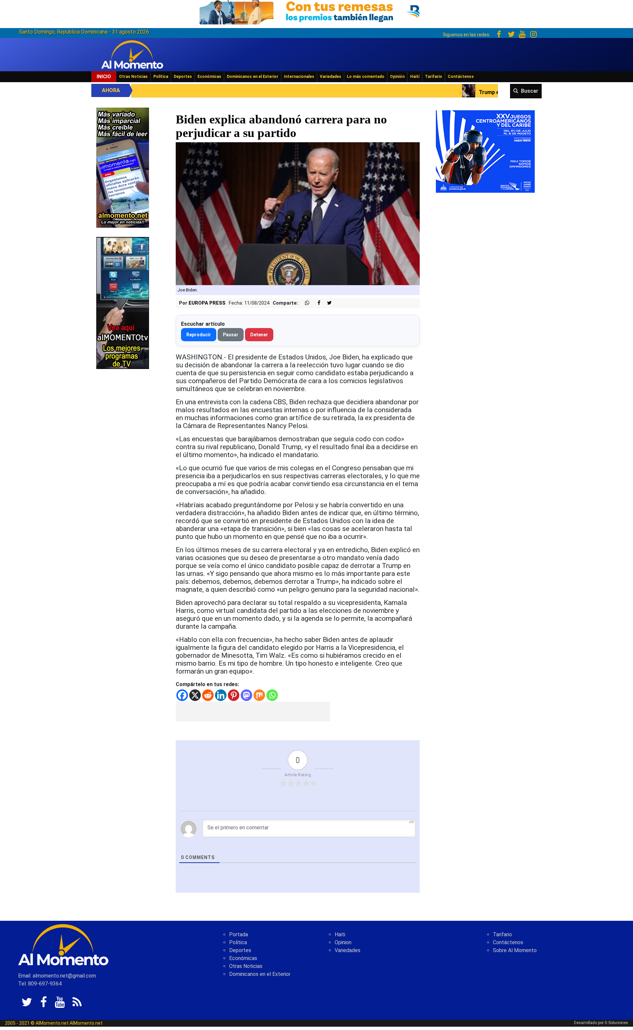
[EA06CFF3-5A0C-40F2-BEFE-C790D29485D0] (122, 302)
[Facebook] (182, 695)
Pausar (230, 334)
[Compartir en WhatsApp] (304, 303)
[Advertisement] (253, 711)
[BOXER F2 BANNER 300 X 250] (485, 151)
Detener (259, 334)
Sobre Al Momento (515, 950)
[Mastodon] (246, 695)
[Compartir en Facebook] (315, 303)
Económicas (209, 76)
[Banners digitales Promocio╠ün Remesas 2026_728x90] (316, 11)
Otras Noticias (133, 76)
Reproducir (198, 334)
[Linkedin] (220, 695)
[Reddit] (208, 695)
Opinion (343, 942)
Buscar (529, 91)
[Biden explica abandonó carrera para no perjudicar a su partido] (298, 213)
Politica (238, 942)
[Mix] (259, 695)
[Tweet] (327, 303)
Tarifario (433, 76)
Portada (238, 934)
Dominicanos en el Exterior (252, 76)
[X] (195, 695)
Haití (414, 76)
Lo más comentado (365, 76)
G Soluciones (616, 1022)
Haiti (340, 934)
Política (160, 76)
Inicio (104, 77)
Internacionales (299, 76)
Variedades (330, 76)
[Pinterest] (233, 695)
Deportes (183, 76)
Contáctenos (461, 76)
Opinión (397, 76)
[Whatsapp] (272, 695)
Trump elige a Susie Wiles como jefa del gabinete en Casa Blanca (463, 92)
